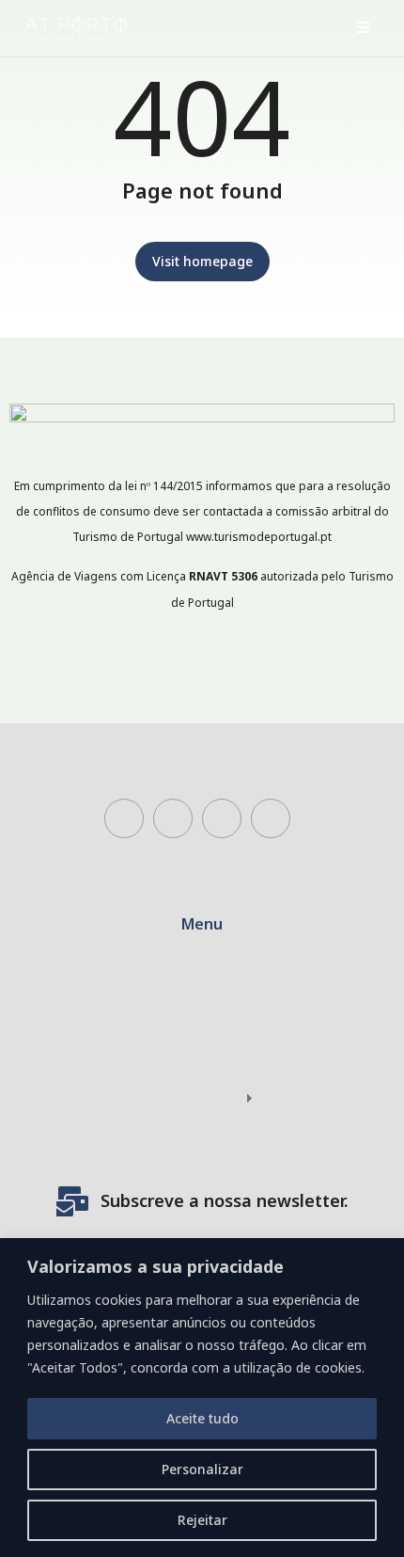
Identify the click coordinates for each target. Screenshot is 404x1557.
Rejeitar (202, 1520)
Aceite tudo (202, 1418)
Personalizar (202, 1469)
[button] (362, 27)
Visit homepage (202, 261)
